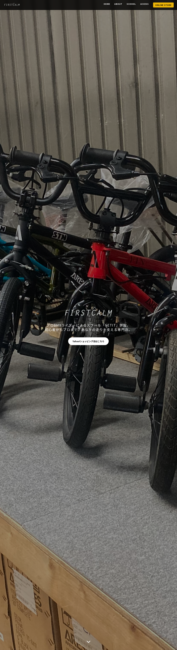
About (118, 3)
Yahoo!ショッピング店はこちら (88, 341)
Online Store (163, 5)
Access (144, 3)
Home (107, 3)
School (131, 3)
